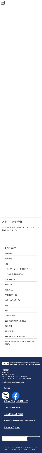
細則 (6, 310)
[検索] (33, 439)
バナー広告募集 (29, 421)
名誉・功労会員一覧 (12, 300)
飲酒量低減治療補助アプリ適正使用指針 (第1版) (20, 343)
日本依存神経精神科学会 (16, 274)
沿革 (6, 264)
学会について (10, 248)
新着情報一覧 (18, 421)
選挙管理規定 (10, 316)
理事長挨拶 (9, 253)
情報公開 (8, 326)
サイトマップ (9, 427)
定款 (6, 305)
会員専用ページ (22, 401)
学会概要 (8, 259)
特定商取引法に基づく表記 (15, 336)
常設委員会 (9, 290)
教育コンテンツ (9, 401)
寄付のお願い (10, 331)
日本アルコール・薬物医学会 (17, 269)
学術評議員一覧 (11, 295)
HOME (17, 427)
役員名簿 (8, 285)
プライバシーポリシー (12, 408)
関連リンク (8, 421)
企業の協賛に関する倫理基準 (15, 321)
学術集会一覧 (10, 279)
